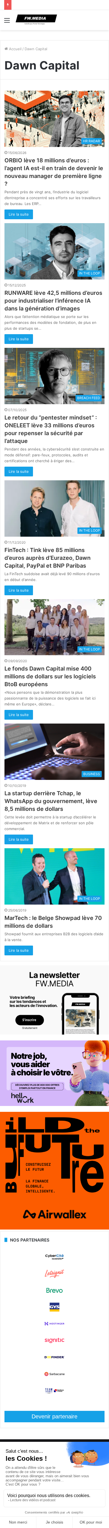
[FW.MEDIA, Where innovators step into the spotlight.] (36, 20)
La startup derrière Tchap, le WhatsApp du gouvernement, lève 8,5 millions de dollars (50, 801)
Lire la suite (19, 214)
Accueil (15, 49)
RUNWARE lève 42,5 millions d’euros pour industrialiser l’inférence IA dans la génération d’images (53, 301)
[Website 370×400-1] (54, 1228)
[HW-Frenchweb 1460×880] (54, 1104)
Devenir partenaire (54, 1416)
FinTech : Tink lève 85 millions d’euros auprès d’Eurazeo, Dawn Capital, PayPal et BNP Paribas (47, 558)
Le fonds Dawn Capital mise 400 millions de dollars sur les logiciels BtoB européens (50, 676)
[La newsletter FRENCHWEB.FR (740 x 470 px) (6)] (54, 1033)
